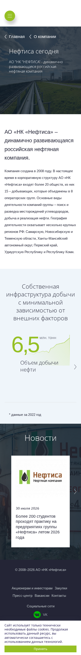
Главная (17, 36)
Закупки (61, 588)
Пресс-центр (22, 595)
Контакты (59, 595)
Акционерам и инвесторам (32, 588)
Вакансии (42, 595)
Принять (40, 649)
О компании (45, 36)
